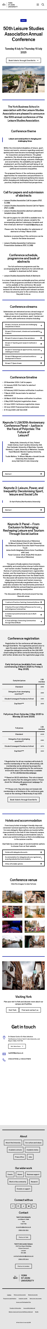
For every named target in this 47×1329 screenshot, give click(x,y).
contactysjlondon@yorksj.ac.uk (23, 1256)
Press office (19, 1157)
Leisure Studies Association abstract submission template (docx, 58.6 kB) (23, 211)
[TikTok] (23, 1206)
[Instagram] (18, 1206)
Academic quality (23, 1298)
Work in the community (17, 1181)
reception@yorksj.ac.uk (23, 1227)
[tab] (23, 325)
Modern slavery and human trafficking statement (21, 1312)
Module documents (33, 1295)
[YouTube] (28, 1206)
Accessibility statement (29, 1308)
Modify (36, 1312)
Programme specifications (9, 1298)
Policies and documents (20, 1295)
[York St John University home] (10, 4)
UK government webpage (30, 782)
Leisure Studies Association (23, 120)
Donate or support (23, 1189)
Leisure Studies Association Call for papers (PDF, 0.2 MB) (23, 201)
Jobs (30, 1157)
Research (34, 1181)
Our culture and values (33, 1142)
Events (10, 1174)
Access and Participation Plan (23, 1302)
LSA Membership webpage (26, 773)
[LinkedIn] (34, 1206)
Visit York (5, 844)
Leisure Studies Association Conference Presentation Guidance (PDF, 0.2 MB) (19, 244)
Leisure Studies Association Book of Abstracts (22, 275)
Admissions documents (36, 1298)
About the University (13, 1142)
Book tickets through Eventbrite (22, 60)
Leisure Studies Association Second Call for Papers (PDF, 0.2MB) (24, 206)
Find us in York (23, 1237)
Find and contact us (30, 1010)
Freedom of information (15, 1308)
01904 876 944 (23, 1259)
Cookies (9, 1295)
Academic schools (15, 1150)
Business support (33, 1174)
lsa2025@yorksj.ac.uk (34, 224)
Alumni (19, 1174)
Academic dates (32, 1150)
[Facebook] (13, 1206)
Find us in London (23, 1266)
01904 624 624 (24, 1230)
